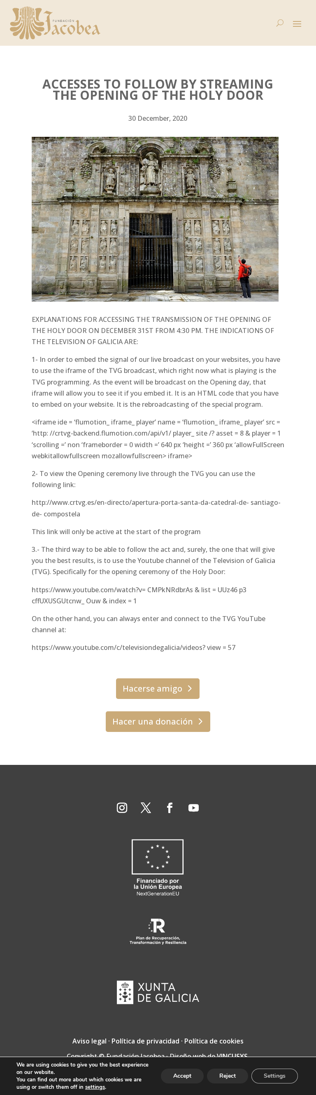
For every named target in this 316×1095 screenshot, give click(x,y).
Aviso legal (89, 1041)
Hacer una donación (152, 721)
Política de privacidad (145, 1041)
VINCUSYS (232, 1056)
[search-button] (279, 23)
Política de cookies (214, 1041)
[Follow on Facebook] (170, 808)
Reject (227, 1076)
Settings (275, 1076)
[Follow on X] (146, 808)
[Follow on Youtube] (194, 808)
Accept (182, 1076)
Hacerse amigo (152, 688)
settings (95, 1087)
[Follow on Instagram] (122, 808)
